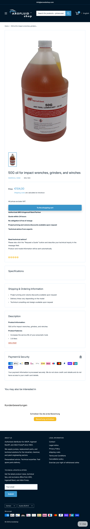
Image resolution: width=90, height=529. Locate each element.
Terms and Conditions (57, 456)
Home (7, 26)
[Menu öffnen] (6, 13)
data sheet (12, 343)
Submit (11, 494)
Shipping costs (19, 193)
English (86, 13)
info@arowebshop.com (45, 2)
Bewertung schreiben (45, 419)
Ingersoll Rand (14, 178)
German (8, 506)
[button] (13, 257)
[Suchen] (68, 13)
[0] (77, 13)
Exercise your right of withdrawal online (64, 463)
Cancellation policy (56, 459)
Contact (52, 442)
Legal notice (53, 445)
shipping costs (54, 452)
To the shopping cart (45, 208)
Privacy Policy (54, 449)
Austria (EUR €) (24, 506)
